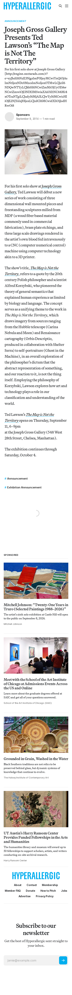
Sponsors (23, 115)
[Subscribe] (63, 960)
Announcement (16, 21)
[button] (50, 885)
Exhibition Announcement (24, 487)
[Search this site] (60, 6)
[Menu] (67, 6)
